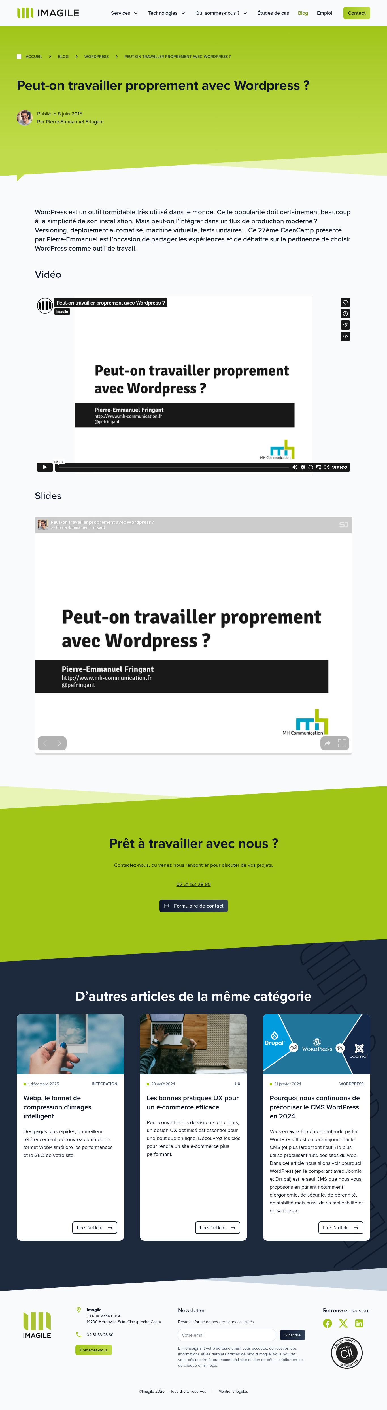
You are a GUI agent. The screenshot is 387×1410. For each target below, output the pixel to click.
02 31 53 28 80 (194, 884)
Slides (48, 495)
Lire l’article (90, 1227)
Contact (357, 12)
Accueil (34, 56)
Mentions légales (233, 1391)
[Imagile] (48, 13)
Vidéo (48, 274)
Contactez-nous (94, 1350)
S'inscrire (292, 1335)
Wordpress (96, 56)
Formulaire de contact (199, 905)
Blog (63, 56)
